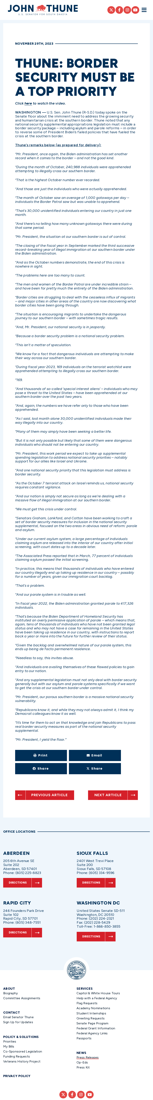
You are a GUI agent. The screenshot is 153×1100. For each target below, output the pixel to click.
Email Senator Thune (18, 1017)
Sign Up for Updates (18, 1022)
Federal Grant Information (95, 1028)
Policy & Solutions (21, 1037)
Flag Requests (86, 1003)
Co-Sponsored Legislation (22, 1051)
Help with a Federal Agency (96, 998)
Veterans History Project (21, 1061)
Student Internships (91, 1013)
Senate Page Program (92, 1023)
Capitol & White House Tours (98, 993)
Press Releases (87, 1057)
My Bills (8, 1046)
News (81, 1053)
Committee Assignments (21, 998)
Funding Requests (16, 1056)
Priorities (9, 1041)
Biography (10, 993)
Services (84, 988)
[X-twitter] (111, 10)
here (28, 103)
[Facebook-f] (119, 10)
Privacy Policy (17, 1076)
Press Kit (83, 1067)
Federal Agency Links (92, 1033)
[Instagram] (127, 10)
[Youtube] (135, 10)
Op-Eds (82, 1062)
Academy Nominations (93, 1008)
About (9, 988)
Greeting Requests (90, 1018)
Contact (11, 1012)
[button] (41, 755)
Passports (83, 1038)
